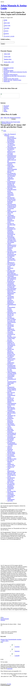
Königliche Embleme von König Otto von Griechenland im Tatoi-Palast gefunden (11, 344)
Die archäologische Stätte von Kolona (11, 471)
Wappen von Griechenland (10, 493)
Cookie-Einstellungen (5, 685)
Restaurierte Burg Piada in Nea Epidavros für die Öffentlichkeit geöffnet (11, 292)
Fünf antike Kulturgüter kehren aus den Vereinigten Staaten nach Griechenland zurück (11, 192)
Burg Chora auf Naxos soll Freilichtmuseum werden (11, 394)
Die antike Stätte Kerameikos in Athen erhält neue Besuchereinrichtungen (12, 272)
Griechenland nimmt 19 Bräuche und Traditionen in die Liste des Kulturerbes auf (11, 278)
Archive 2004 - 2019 (9, 62)
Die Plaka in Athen (11, 458)
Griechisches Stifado (8, 70)
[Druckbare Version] (6, 123)
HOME (5, 20)
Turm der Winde (11, 453)
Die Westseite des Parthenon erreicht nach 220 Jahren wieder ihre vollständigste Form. (11, 177)
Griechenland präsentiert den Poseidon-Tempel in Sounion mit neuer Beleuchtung (11, 285)
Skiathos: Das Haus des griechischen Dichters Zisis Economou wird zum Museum (11, 353)
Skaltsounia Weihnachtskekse (10, 74)
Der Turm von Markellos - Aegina (10, 461)
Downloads (6, 105)
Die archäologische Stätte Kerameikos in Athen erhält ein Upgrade (11, 388)
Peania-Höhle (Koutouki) (10, 431)
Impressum (6, 108)
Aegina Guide (7, 25)
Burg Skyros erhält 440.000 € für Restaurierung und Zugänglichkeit (11, 253)
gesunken (19, 639)
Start (2, 117)
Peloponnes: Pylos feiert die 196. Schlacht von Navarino (11, 314)
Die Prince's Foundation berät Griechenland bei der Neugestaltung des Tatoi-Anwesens (11, 367)
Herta (6, 639)
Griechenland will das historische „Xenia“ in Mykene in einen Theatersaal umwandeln (11, 151)
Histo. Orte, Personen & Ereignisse (12, 117)
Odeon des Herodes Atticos (11, 451)
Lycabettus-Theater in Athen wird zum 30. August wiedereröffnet (11, 360)
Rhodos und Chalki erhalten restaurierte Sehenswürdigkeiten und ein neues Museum (12, 169)
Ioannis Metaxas (11, 495)
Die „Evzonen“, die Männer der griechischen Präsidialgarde (11, 485)
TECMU (9, 684)
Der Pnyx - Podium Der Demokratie (10, 421)
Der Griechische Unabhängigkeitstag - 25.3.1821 (12, 444)
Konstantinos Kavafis (10, 489)
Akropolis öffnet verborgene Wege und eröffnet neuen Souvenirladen (11, 240)
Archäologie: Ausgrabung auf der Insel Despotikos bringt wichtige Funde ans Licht (11, 336)
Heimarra (3, 639)
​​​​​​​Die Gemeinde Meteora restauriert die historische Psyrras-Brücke (11, 138)
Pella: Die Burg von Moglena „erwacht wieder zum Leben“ (11, 144)
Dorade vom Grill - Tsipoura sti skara (12, 80)
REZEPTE (6, 33)
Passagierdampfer (12, 639)
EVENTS (6, 31)
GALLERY (6, 28)
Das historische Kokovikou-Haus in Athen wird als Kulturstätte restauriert (11, 200)
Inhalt (4, 130)
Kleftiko (5, 69)
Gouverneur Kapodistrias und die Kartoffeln (11, 437)
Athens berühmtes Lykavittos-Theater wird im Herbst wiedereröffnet (11, 374)
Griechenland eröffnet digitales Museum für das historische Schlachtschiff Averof (11, 219)
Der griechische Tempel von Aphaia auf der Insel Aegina (11, 479)
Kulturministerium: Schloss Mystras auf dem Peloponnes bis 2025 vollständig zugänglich (11, 407)
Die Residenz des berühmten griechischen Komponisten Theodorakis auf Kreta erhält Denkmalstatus (11, 233)
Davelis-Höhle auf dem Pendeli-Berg (11, 433)
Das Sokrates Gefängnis (10, 440)
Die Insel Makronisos (10, 428)
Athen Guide (7, 22)
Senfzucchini (7, 81)
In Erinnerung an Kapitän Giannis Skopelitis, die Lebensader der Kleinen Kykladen (11, 184)
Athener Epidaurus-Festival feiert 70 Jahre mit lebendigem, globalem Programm (11, 247)
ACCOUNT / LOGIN (9, 36)
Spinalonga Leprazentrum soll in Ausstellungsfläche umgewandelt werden (11, 381)
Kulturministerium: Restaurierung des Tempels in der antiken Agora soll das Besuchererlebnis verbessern (11, 159)
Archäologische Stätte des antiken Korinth (11, 413)
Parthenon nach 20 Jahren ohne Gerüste (11, 213)
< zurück (3, 640)
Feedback (6, 107)
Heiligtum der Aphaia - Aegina (11, 465)
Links (5, 109)
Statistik (5, 111)
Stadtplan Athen (7, 59)
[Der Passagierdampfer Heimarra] (6, 620)
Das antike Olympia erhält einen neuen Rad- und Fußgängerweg (11, 260)
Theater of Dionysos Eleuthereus (10, 448)
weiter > (7, 640)
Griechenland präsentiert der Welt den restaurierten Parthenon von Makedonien (10, 300)
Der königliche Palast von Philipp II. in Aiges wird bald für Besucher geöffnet (11, 320)
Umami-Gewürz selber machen (11, 78)
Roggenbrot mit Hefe (9, 67)
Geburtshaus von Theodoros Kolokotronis (11, 417)
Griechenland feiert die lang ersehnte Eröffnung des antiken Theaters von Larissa (11, 328)
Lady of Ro (10, 500)
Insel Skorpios (10, 423)
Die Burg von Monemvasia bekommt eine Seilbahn (10, 400)
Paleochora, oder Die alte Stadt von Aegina (11, 475)
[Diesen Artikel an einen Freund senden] (10, 122)
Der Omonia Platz (11, 491)
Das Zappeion (10, 454)
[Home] (2, 642)
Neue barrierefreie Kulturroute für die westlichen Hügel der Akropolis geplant (11, 207)
